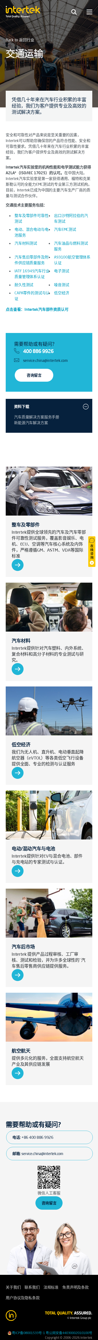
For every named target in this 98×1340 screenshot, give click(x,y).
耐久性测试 (24, 284)
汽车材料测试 (26, 243)
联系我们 (31, 1287)
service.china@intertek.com (45, 360)
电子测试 (61, 271)
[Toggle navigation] (74, 12)
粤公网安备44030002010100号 (69, 1333)
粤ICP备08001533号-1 (28, 1333)
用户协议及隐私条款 (23, 1297)
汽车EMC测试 (65, 229)
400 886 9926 (38, 351)
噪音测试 (61, 284)
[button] (85, 406)
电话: (32, 1137)
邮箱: (37, 1153)
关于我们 (13, 1287)
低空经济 (61, 292)
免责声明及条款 (75, 1287)
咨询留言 (34, 375)
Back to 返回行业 (20, 39)
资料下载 (21, 406)
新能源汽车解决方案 (31, 422)
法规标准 (51, 1287)
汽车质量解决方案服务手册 (36, 417)
